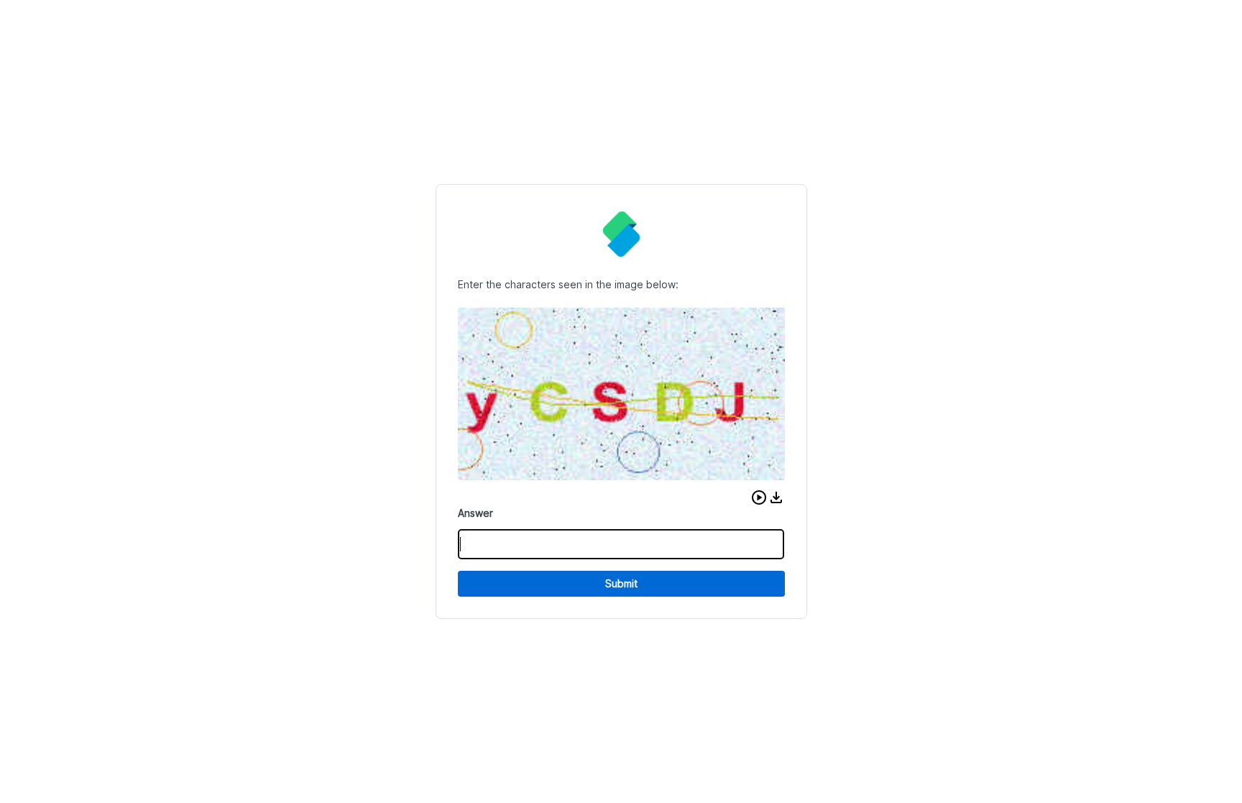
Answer (475, 513)
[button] (759, 497)
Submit (621, 583)
